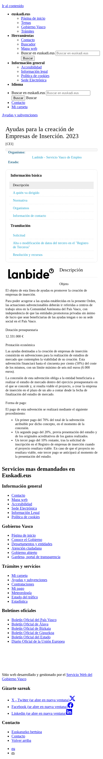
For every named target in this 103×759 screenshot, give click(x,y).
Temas (26, 23)
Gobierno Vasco (33, 27)
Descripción (21, 185)
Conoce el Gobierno (26, 540)
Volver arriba (21, 740)
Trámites (27, 31)
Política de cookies (35, 76)
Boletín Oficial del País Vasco (34, 620)
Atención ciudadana (26, 548)
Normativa (20, 200)
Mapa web (29, 48)
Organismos (21, 208)
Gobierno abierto (24, 553)
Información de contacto (29, 216)
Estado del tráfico (24, 597)
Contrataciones (22, 584)
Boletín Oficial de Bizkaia (31, 628)
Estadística (19, 601)
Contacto (28, 40)
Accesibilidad (31, 67)
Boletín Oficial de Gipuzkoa (32, 633)
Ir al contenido (13, 6)
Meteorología (21, 593)
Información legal (34, 71)
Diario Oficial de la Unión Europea (38, 641)
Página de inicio (33, 18)
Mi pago (17, 588)
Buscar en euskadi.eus (38, 53)
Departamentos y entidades (31, 544)
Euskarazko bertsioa (26, 732)
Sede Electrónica (33, 80)
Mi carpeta (19, 107)
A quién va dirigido (26, 193)
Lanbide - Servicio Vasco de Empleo (57, 157)
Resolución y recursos (27, 255)
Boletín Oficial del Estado (31, 637)
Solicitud (19, 235)
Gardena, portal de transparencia (35, 557)
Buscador (28, 44)
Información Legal (25, 513)
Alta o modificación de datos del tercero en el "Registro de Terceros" (50, 245)
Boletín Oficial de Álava (29, 624)
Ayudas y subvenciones (20, 115)
